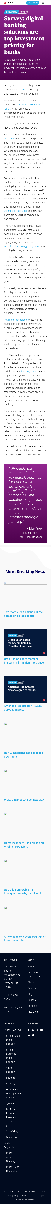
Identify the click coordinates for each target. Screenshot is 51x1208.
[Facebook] (29, 1030)
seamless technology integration (22, 246)
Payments (9, 1103)
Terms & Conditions (28, 1196)
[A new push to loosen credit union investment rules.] (25, 920)
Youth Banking (10, 1069)
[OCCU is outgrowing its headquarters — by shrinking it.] (25, 873)
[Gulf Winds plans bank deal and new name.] (25, 736)
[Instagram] (37, 1030)
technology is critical (15, 210)
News (31, 966)
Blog (30, 994)
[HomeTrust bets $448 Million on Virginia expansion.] (25, 826)
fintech (23, 89)
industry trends (29, 371)
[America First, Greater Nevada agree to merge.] (25, 689)
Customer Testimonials (35, 974)
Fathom (10, 1077)
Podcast (32, 1000)
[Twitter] (33, 1030)
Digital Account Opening (10, 1157)
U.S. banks (10, 138)
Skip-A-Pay (12, 1131)
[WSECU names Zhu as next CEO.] (25, 783)
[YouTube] (41, 1030)
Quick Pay (11, 1137)
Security (10, 1083)
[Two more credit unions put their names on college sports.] (25, 595)
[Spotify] (33, 1035)
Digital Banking (12, 1029)
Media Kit (33, 1011)
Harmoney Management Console (13, 1093)
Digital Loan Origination (12, 1169)
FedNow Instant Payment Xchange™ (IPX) (11, 1117)
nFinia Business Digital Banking (11, 1055)
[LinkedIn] (29, 1035)
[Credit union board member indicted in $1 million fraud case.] (25, 642)
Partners (32, 1005)
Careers (32, 988)
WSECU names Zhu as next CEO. (24, 799)
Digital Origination (10, 1145)
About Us (33, 982)
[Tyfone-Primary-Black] (8, 2)
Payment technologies (16, 319)
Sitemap (42, 1192)
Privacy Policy (13, 1196)
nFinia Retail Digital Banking (13, 1039)
